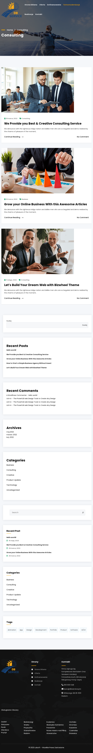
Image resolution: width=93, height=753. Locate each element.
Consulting (25, 118)
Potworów (50, 727)
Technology (11, 485)
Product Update (13, 480)
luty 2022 (10, 437)
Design (29, 630)
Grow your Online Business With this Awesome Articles (28, 359)
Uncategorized (13, 490)
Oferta (42, 5)
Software (74, 630)
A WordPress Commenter (16, 395)
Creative (10, 475)
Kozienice (50, 722)
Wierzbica (5, 730)
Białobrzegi (28, 722)
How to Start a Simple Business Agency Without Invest (28, 363)
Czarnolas (73, 730)
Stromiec (73, 725)
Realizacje (29, 14)
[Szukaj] (83, 512)
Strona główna (31, 5)
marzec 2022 (11, 434)
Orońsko (72, 722)
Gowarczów (51, 733)
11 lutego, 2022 (11, 280)
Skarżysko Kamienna (55, 725)
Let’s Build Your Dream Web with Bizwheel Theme (26, 368)
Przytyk (4, 732)
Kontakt (38, 14)
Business (24, 199)
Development (41, 630)
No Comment (83, 137)
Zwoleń (4, 722)
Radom (27, 733)
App (21, 630)
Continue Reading (12, 137)
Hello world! (11, 350)
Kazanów (73, 727)
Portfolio (53, 630)
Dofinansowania (54, 5)
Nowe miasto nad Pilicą (56, 730)
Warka (26, 725)
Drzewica (73, 733)
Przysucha (28, 727)
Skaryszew (5, 724)
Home (10, 29)
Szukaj (8, 321)
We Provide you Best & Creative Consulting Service (27, 354)
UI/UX (83, 630)
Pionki (3, 727)
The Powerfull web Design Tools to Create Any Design (34, 398)
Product (64, 630)
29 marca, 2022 (11, 118)
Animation (12, 630)
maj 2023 (10, 432)
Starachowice (29, 730)
